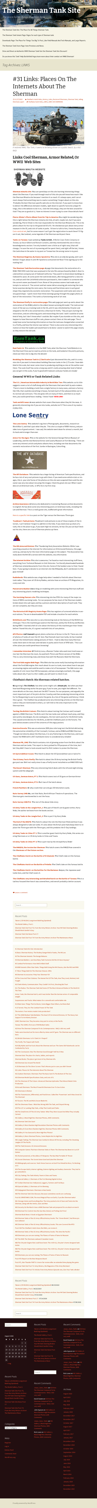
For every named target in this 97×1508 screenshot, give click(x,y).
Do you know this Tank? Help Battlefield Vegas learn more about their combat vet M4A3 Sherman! (38, 56)
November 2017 (69, 1419)
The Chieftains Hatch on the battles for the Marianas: (36, 870)
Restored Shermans (60, 99)
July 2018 (66, 1401)
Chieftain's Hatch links (34, 99)
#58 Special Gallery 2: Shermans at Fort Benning (32, 1186)
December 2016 (69, 1441)
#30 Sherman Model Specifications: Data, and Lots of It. (34, 1077)
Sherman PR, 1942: (20, 742)
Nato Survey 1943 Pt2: (22, 802)
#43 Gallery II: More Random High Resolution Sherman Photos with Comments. (42, 1125)
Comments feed (10, 1454)
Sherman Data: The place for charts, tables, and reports (34, 1055)
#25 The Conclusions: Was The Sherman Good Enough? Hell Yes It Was (39, 1052)
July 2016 (66, 1460)
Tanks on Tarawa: (20, 240)
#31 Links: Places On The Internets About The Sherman (45, 86)
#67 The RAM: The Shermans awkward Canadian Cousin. (34, 1239)
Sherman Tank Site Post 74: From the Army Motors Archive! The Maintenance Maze (44, 938)
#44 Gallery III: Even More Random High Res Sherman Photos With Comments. (42, 1129)
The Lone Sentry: (20, 423)
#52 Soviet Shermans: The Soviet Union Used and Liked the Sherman (39, 1159)
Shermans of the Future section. (30, 850)
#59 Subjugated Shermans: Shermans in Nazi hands (33, 1190)
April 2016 (66, 1471)
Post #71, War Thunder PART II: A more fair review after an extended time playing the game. (47, 1262)
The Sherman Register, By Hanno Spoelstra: (31, 257)
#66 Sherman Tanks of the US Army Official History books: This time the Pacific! (42, 1232)
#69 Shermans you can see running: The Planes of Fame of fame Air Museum (41, 1235)
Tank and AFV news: (21, 402)
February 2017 (68, 1434)
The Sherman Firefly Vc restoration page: (30, 302)
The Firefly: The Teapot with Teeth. (27, 1042)
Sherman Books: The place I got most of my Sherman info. (35, 1059)
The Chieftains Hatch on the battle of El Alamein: (34, 856)
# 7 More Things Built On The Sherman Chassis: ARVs (33, 971)
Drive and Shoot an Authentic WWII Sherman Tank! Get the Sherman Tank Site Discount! (34, 51)
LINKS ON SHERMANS (55, 102)
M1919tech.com (19, 620)
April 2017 (66, 1430)
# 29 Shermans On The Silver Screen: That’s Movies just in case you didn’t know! (43, 1066)
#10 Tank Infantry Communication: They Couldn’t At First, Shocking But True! (41, 984)
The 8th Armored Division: (24, 546)
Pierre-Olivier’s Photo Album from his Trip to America (35, 217)
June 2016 (67, 1463)
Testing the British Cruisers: (25, 711)
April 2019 (66, 1397)
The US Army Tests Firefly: (24, 759)
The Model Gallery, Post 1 (24, 924)
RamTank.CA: (18, 348)
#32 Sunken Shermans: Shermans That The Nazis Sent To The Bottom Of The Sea (43, 1074)
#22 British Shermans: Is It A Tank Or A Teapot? (31, 1038)
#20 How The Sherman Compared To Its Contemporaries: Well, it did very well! (42, 1028)
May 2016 (66, 1467)
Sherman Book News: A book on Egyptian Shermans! (33, 1214)
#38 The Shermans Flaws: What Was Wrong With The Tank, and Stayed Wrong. (42, 1104)
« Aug (9, 1363)
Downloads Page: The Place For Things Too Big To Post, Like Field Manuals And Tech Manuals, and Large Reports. (44, 40)
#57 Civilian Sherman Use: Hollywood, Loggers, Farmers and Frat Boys (39, 1183)
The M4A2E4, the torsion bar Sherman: (29, 847)
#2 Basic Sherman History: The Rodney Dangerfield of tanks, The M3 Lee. (40, 953)
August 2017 (67, 1427)
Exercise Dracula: (20, 728)
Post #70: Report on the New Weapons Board (31, 1259)
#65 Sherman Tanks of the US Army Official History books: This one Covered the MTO (44, 1224)
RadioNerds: (18, 577)
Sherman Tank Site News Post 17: (27, 934)
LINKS (46, 102)
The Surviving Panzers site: (24, 597)
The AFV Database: (21, 474)
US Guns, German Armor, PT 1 (25, 776)
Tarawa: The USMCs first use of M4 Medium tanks (32, 1025)
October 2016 (68, 1449)
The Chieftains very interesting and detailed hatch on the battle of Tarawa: (45, 878)
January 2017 (68, 1438)
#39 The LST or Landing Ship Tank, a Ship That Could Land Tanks (37, 1108)
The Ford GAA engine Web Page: (26, 662)
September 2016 (69, 1452)
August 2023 (67, 1394)
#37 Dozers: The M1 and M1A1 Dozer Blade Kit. (31, 1101)
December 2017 (69, 1416)
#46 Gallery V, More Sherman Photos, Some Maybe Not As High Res (38, 1136)
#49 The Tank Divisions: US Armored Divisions (31, 1146)
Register (8, 1443)
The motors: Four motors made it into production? (32, 1011)
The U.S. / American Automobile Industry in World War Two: (38, 382)
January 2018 (68, 1412)
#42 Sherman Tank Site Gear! (25, 1121)
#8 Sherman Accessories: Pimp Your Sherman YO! (32, 974)
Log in (7, 1446)
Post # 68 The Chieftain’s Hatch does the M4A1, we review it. (36, 1228)
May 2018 (66, 1405)
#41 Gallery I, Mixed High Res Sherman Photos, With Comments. (37, 1118)
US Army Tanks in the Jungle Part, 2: (28, 816)
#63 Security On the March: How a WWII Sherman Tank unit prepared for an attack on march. (47, 1207)
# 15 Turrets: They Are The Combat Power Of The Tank (34, 1008)
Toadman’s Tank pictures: (24, 521)
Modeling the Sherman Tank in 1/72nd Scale (31, 359)
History (45, 99)
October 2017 (68, 1423)
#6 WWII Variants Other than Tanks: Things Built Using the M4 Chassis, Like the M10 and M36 (46, 967)
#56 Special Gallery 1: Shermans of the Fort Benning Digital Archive (38, 1179)
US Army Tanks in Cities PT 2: (25, 841)
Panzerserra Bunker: (22, 588)
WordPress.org (10, 1457)
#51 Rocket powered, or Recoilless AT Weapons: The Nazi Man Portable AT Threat (43, 1156)
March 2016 (67, 1474)
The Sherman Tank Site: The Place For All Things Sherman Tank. (25, 30)
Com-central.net (19, 231)
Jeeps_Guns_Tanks (70, 1329)
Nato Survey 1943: (20, 793)
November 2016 (69, 1445)
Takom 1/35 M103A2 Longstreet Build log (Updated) (33, 920)
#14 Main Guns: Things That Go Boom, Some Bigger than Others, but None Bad (42, 1004)
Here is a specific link (21, 515)
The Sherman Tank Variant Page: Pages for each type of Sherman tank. (28, 35)
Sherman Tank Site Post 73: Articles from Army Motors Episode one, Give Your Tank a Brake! (47, 1270)
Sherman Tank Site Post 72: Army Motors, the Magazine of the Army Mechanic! (42, 1266)
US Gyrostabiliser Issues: (23, 754)
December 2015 (69, 1485)
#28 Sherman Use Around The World (27, 1063)
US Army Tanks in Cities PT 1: (25, 833)
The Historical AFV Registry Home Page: (30, 611)
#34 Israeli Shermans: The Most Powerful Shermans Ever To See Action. (40, 1087)
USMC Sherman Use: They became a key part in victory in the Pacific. (39, 1021)
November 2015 (69, 1489)
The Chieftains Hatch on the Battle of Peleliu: (32, 864)
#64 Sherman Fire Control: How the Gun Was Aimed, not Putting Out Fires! (40, 1211)
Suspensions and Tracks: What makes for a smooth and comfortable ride (40, 1000)
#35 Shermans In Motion (23, 1091)
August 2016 (67, 1456)
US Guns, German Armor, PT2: (25, 782)
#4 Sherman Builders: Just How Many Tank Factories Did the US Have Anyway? (42, 960)
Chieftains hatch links (35, 102)
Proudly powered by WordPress (24, 1503)
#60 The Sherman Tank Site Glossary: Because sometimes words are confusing (43, 1194)
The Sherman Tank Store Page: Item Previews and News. (23, 46)
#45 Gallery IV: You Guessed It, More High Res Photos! (34, 1132)
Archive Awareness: (21, 504)
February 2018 (68, 1408)
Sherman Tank (73, 99)
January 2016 (68, 1482)
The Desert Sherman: (22, 768)
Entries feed (9, 1450)
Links (50, 99)
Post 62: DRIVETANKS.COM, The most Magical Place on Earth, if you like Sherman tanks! (45, 1197)
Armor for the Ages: (21, 438)
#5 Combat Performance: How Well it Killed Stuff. (32, 963)
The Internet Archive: (22, 560)
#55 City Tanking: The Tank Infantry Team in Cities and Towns (36, 1175)
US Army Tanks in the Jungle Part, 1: (28, 807)
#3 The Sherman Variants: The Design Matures (31, 956)
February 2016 (68, 1478)
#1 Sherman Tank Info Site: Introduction (29, 949)
